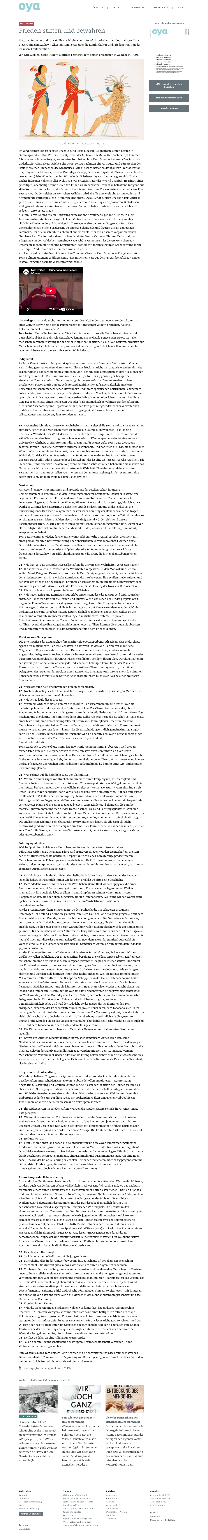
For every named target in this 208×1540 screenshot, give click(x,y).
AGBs (21, 1505)
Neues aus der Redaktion (169, 97)
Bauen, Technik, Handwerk (76, 1498)
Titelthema (112, 1518)
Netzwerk (155, 1516)
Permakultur (112, 1508)
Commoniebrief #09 (160, 1495)
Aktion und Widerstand (75, 1495)
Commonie (111, 1498)
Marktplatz (161, 7)
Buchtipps (111, 1515)
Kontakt (23, 1495)
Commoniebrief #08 (160, 1498)
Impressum (24, 1498)
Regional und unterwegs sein (77, 1518)
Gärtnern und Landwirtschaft (78, 1501)
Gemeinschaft (113, 1505)
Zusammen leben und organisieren (80, 1525)
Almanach (111, 1495)
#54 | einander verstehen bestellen (169, 86)
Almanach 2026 (158, 1501)
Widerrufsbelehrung (29, 1508)
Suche (181, 7)
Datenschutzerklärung (30, 1501)
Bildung (110, 1501)
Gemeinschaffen (71, 1505)
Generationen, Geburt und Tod (78, 1508)
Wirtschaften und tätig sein (77, 1522)
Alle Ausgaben (157, 1505)
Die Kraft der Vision (116, 1512)
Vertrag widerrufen (31, 1514)
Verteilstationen (169, 108)
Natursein (68, 1515)
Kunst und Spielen (72, 1512)
